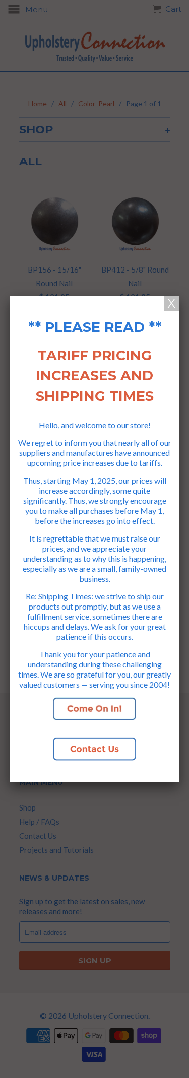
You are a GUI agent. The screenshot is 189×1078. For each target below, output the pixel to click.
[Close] (171, 303)
